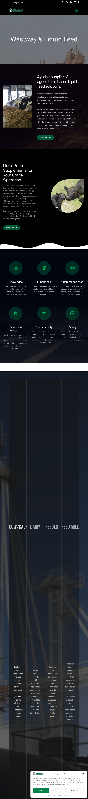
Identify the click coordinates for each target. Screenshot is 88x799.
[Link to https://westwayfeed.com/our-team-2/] (16, 268)
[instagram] (71, 2)
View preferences (76, 790)
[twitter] (67, 2)
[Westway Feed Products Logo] (16, 8)
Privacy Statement (63, 795)
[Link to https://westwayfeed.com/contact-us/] (72, 268)
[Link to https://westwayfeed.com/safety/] (72, 313)
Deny (59, 790)
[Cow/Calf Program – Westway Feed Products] (67, 180)
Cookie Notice (52, 795)
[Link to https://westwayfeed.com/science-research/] (16, 313)
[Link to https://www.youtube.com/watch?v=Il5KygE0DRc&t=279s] (44, 268)
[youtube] (75, 2)
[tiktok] (79, 2)
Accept (41, 790)
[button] (84, 774)
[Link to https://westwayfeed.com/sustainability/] (44, 313)
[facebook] (63, 2)
